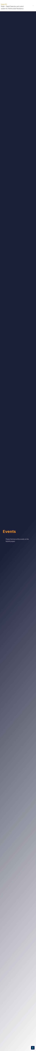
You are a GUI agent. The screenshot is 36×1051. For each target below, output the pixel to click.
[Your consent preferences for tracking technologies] (33, 1048)
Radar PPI (4, 4)
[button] (33, 5)
